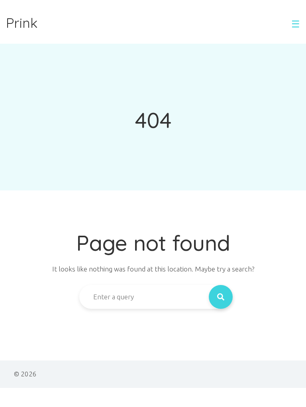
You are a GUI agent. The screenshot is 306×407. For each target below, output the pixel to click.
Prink (21, 23)
